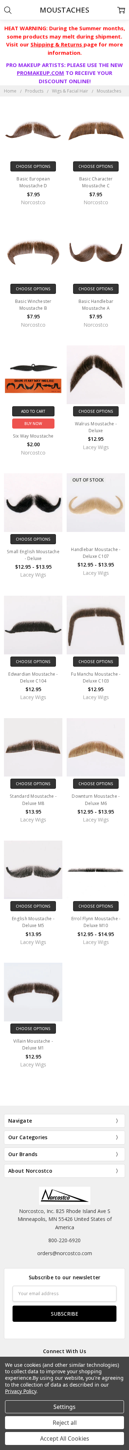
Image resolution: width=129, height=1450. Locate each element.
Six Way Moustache (33, 436)
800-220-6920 (64, 1240)
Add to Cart (33, 411)
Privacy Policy (20, 1391)
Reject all (65, 1423)
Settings (64, 1407)
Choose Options (33, 166)
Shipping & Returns (56, 44)
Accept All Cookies (64, 1438)
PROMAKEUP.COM (40, 72)
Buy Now (33, 423)
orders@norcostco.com (64, 1253)
